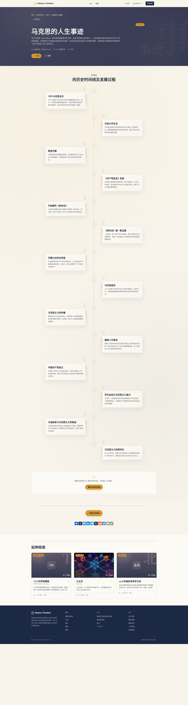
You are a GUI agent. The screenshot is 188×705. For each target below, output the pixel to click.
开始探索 (150, 3)
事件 (66, 623)
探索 (97, 3)
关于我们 (131, 616)
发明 (66, 626)
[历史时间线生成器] (43, 3)
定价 (98, 623)
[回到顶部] (50, 640)
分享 (49, 56)
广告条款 (131, 626)
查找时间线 (40, 15)
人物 (66, 620)
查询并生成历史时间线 (104, 616)
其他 (47, 15)
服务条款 (131, 620)
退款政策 (131, 630)
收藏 (37, 56)
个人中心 (100, 626)
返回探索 (37, 19)
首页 (90, 3)
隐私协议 (131, 623)
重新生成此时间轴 (94, 487)
